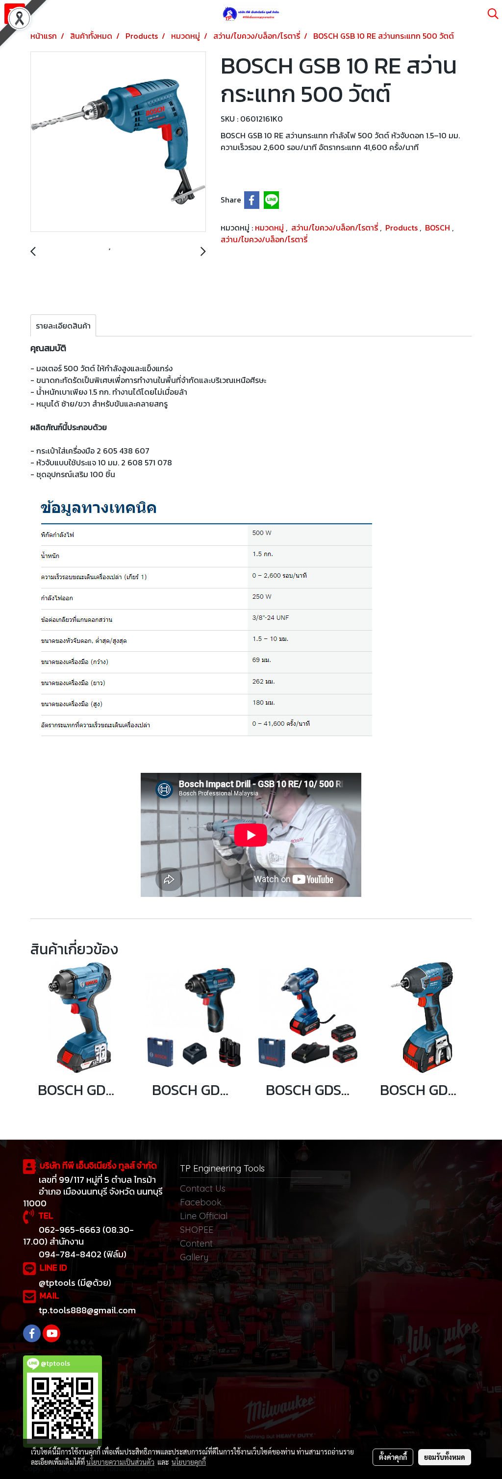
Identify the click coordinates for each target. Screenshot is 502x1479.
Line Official (203, 1216)
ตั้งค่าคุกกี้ (393, 1457)
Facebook (201, 1202)
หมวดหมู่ (270, 227)
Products (402, 227)
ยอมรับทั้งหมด (444, 1457)
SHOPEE (196, 1229)
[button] (490, 13)
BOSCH (438, 227)
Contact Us (203, 1188)
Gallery (194, 1257)
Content (196, 1243)
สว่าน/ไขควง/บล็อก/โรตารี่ (335, 227)
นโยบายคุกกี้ (189, 1461)
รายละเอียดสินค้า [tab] (63, 326)
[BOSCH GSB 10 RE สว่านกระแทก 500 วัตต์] (118, 142)
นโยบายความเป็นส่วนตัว (120, 1461)
